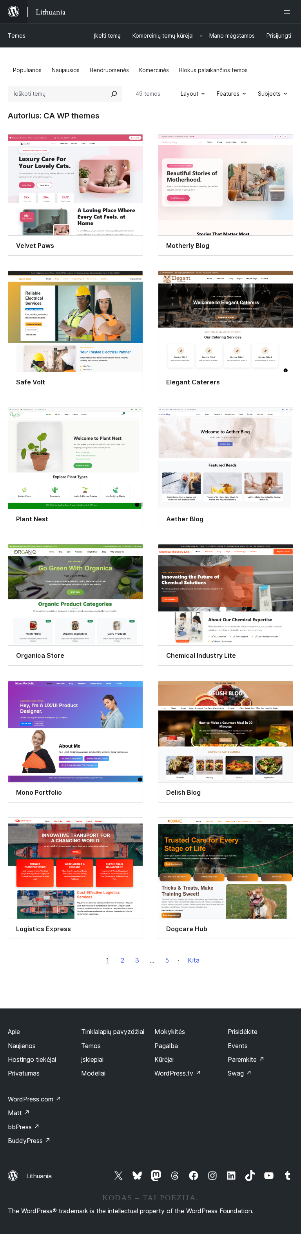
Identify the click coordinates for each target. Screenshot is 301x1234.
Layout (189, 93)
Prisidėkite (242, 1032)
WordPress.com (34, 1099)
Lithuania (39, 1176)
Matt (19, 1113)
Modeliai (93, 1073)
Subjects (269, 93)
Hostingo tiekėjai (32, 1059)
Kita (193, 960)
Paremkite (246, 1059)
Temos (16, 35)
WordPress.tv (177, 1073)
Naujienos (22, 1046)
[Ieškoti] (114, 94)
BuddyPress (29, 1141)
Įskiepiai (92, 1059)
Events (238, 1046)
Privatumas (24, 1073)
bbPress (24, 1127)
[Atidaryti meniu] (288, 12)
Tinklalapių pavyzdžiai (112, 1032)
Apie (14, 1032)
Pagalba (166, 1046)
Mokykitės (169, 1032)
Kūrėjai (164, 1059)
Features (228, 93)
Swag (240, 1073)
